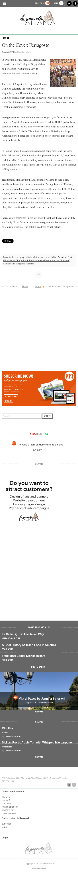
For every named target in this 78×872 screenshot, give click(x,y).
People (5, 38)
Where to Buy (8, 809)
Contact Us (7, 803)
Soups (5, 732)
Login (4, 826)
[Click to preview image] (63, 72)
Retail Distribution (10, 806)
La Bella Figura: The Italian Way (23, 634)
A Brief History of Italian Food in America (29, 645)
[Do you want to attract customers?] (29, 500)
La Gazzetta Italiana (22, 51)
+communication (39, 868)
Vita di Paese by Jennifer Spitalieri (41, 698)
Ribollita (7, 728)
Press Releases (9, 813)
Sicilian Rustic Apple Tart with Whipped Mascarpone (37, 742)
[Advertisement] (39, 330)
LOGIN (55, 3)
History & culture (11, 638)
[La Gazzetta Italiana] (39, 17)
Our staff (6, 800)
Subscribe (39, 3)
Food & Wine (8, 649)
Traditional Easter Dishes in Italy (23, 655)
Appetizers (7, 746)
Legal (5, 837)
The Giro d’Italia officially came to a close (40, 444)
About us (6, 796)
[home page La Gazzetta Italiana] (39, 847)
